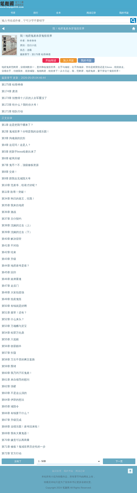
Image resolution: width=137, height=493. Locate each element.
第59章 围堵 (9, 366)
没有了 (17, 461)
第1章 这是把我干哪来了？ (17, 124)
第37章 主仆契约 (11, 218)
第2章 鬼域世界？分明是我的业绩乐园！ (25, 131)
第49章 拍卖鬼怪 (11, 299)
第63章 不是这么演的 (14, 393)
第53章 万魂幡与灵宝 (14, 326)
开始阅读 (50, 60)
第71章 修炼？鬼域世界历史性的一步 (23, 446)
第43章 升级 (9, 258)
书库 (13, 12)
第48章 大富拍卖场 (13, 292)
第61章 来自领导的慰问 (15, 379)
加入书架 (68, 60)
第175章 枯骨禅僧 (41, 54)
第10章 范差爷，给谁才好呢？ (19, 185)
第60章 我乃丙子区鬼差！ (17, 372)
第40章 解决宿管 (11, 238)
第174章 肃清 (10, 91)
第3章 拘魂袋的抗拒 (13, 138)
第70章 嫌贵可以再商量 (15, 440)
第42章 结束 (9, 252)
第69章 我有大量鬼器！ (15, 433)
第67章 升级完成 (11, 419)
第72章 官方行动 (11, 453)
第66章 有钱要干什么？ (15, 413)
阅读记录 (91, 12)
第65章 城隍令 (10, 406)
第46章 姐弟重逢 (11, 279)
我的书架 (124, 12)
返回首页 (56, 471)
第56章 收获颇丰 (11, 346)
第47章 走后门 (10, 285)
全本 (58, 12)
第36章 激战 (9, 212)
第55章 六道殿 (10, 339)
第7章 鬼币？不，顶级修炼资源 (20, 165)
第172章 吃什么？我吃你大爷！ (20, 104)
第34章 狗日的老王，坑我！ (18, 198)
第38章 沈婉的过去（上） (17, 225)
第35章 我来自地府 (13, 205)
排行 (35, 12)
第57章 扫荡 (9, 352)
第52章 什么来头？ (13, 319)
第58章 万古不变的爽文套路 (18, 359)
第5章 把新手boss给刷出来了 (19, 151)
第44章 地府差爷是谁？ (15, 265)
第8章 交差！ (9, 171)
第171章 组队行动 (12, 111)
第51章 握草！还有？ (14, 312)
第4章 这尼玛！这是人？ (16, 144)
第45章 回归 (9, 272)
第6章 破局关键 (11, 158)
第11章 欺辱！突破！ (14, 191)
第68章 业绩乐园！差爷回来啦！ (21, 426)
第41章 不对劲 (10, 245)
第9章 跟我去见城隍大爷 (16, 178)
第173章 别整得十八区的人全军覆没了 (24, 98)
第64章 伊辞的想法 (13, 399)
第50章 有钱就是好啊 (14, 305)
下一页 (119, 461)
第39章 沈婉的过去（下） (17, 232)
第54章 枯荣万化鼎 (13, 332)
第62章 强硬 (9, 386)
